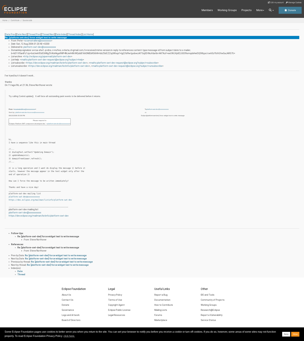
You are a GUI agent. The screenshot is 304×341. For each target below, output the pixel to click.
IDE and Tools (207, 295)
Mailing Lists (160, 310)
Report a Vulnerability (211, 315)
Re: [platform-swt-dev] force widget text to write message (48, 236)
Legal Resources (116, 315)
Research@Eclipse (210, 310)
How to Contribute (163, 305)
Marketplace (160, 320)
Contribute (15, 20)
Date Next (22, 34)
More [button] (259, 10)
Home (4, 20)
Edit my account (277, 2)
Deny (286, 334)
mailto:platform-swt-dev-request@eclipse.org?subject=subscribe (123, 63)
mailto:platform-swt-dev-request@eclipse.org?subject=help (52, 59)
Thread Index (74, 34)
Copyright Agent (116, 305)
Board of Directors (71, 320)
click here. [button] (69, 336)
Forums (158, 315)
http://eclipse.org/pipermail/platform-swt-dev (47, 56)
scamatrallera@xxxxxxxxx (38, 40)
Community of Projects (213, 300)
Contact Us (67, 300)
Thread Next (48, 34)
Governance (68, 310)
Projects (246, 10)
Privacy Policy (115, 295)
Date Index (61, 34)
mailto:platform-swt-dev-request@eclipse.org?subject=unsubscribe (127, 66)
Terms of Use (115, 300)
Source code (27, 20)
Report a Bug (161, 295)
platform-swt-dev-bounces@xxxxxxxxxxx (29, 112)
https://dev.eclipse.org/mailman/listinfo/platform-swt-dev (56, 63)
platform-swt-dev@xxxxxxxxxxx (39, 47)
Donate (291, 10)
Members (207, 10)
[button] (271, 10)
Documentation (162, 300)
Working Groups (227, 10)
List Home (88, 34)
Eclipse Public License (119, 310)
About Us (66, 295)
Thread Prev (34, 34)
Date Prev (10, 34)
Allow (295, 334)
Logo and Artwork (70, 315)
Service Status (208, 320)
